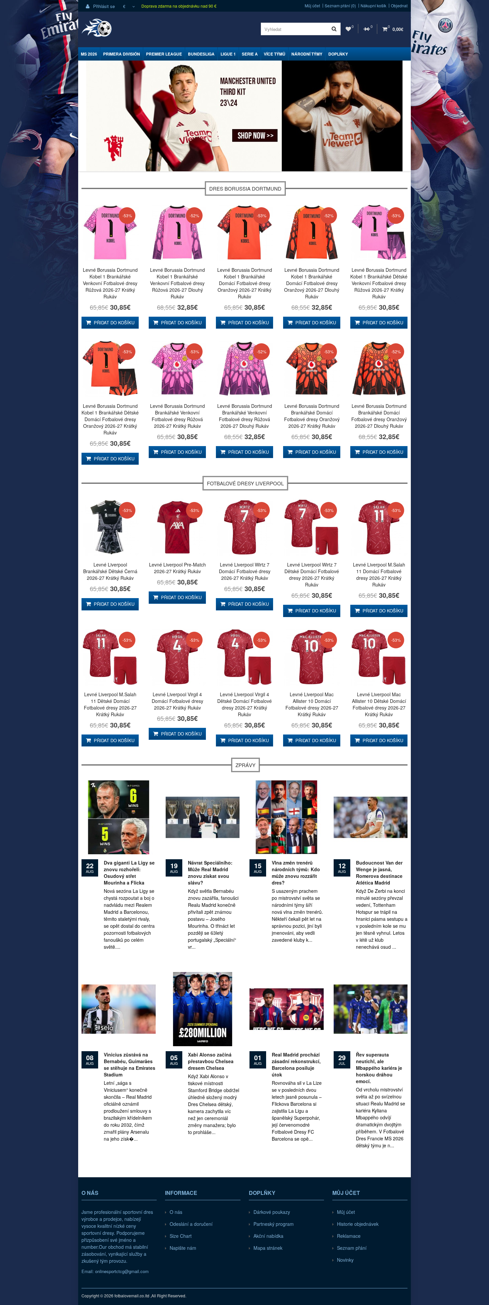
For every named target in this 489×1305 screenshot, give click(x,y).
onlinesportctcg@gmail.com (122, 1271)
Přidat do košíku (113, 322)
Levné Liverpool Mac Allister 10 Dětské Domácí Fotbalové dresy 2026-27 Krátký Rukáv (379, 704)
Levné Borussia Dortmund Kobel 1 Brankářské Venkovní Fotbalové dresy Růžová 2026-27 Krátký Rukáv (110, 283)
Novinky (345, 1259)
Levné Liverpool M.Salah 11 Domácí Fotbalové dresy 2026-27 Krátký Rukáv (379, 574)
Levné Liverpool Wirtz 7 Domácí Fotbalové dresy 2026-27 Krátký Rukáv (244, 571)
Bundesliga (201, 54)
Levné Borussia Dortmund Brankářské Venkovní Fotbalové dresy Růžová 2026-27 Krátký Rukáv (177, 416)
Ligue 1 (228, 54)
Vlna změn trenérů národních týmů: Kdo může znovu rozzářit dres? (296, 872)
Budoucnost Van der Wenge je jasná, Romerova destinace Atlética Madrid (379, 872)
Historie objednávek (358, 1224)
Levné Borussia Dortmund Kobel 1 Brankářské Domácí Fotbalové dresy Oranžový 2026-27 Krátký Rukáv (244, 283)
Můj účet (312, 6)
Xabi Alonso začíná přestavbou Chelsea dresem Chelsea (211, 1061)
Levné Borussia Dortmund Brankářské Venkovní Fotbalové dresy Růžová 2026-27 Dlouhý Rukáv (244, 416)
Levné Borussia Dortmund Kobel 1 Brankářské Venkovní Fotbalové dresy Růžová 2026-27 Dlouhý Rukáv (177, 283)
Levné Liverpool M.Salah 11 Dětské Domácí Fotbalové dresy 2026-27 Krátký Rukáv (110, 704)
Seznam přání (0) (340, 6)
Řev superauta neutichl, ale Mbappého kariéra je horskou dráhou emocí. (379, 1067)
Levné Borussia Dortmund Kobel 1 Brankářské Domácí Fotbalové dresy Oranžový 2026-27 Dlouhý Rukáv (311, 283)
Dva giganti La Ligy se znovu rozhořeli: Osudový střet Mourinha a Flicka (129, 872)
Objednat (399, 6)
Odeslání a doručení (191, 1224)
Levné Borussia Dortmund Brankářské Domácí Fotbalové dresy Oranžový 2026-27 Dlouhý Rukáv (379, 416)
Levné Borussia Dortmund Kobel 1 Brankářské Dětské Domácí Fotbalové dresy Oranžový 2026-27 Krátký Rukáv (110, 419)
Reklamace (349, 1235)
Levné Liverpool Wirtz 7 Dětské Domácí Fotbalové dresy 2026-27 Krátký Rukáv (311, 574)
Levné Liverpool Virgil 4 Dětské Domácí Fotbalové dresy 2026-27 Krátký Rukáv (244, 704)
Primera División (121, 54)
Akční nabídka (268, 1235)
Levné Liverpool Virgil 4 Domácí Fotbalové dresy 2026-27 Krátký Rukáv (177, 701)
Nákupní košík (373, 6)
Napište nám (183, 1247)
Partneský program (273, 1224)
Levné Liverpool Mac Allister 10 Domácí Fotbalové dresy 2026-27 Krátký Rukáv (311, 704)
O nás (176, 1212)
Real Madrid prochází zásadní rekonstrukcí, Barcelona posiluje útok (296, 1064)
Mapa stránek (267, 1247)
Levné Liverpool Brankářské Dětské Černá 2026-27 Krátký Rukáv (110, 571)
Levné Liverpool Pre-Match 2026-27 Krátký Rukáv (177, 567)
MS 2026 (89, 54)
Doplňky (338, 54)
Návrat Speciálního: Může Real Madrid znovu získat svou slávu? (210, 872)
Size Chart (181, 1235)
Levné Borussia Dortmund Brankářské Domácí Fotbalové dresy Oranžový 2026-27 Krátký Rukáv (312, 416)
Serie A (250, 54)
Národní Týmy (306, 54)
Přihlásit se (103, 6)
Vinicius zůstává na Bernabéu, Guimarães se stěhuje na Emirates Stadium (129, 1064)
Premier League (164, 54)
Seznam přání (352, 1247)
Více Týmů (274, 54)
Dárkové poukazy (271, 1212)
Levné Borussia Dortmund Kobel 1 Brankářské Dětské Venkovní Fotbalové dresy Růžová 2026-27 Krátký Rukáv (379, 283)
